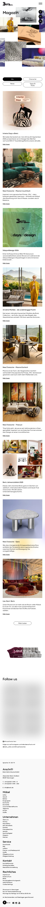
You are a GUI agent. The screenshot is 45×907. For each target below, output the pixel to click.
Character (32, 79)
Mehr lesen (6, 144)
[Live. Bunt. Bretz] (22, 578)
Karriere (5, 827)
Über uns (6, 820)
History (5, 821)
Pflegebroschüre (8, 854)
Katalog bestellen (8, 865)
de (12, 763)
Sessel (5, 797)
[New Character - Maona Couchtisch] (22, 168)
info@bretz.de (8, 787)
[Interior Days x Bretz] (22, 110)
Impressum (6, 875)
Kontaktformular (8, 863)
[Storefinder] (40, 12)
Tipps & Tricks (32, 84)
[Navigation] (40, 3)
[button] (4, 902)
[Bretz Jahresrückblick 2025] (22, 459)
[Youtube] (19, 902)
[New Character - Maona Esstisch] (22, 344)
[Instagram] (16, 902)
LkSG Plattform (7, 882)
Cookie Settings (8, 884)
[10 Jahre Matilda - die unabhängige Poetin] (22, 287)
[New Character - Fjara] (22, 518)
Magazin (5, 835)
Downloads (6, 844)
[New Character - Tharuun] (22, 402)
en (9, 763)
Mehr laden (22, 623)
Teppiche (6, 808)
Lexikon (5, 848)
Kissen (5, 810)
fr (14, 763)
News (12, 84)
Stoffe (5, 812)
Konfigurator (22, 656)
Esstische (6, 803)
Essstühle (6, 805)
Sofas (4, 795)
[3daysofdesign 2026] (22, 227)
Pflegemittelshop (8, 856)
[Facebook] (13, 902)
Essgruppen (6, 801)
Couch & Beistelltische (10, 806)
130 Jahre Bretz (7, 825)
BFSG (4, 878)
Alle (12, 79)
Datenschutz (7, 876)
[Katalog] (40, 16)
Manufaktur (6, 823)
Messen (5, 837)
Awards (5, 831)
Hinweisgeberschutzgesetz (11, 880)
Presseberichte (7, 829)
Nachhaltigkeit (7, 833)
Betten (5, 799)
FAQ (4, 846)
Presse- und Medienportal (11, 850)
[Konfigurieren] (40, 21)
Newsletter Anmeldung (10, 867)
